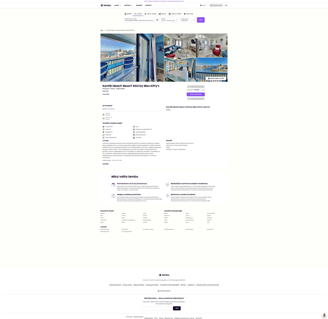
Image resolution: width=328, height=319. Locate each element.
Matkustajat (184, 19)
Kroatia (145, 222)
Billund (166, 213)
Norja (123, 222)
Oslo (208, 222)
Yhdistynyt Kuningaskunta (128, 220)
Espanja (102, 213)
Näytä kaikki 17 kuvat (217, 78)
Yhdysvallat (103, 220)
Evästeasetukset (165, 291)
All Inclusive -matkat (148, 229)
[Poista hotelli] (157, 20)
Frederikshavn (189, 218)
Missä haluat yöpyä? (131, 19)
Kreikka (145, 215)
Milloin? (164, 19)
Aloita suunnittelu (196, 94)
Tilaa (177, 308)
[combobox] (140, 20)
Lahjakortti (191, 285)
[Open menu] (226, 5)
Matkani (139, 5)
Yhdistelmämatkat (169, 229)
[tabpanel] (164, 20)
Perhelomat (210, 229)
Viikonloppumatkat (127, 231)
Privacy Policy (127, 285)
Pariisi (187, 213)
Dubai (165, 220)
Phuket (166, 218)
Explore (148, 5)
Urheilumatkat (189, 229)
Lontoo (187, 215)
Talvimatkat (125, 229)
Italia (101, 215)
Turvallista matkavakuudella (169, 285)
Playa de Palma (211, 213)
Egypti (102, 222)
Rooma (209, 215)
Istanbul (209, 220)
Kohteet (127, 5)
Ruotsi (123, 218)
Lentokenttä (190, 89)
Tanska (123, 213)
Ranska (124, 215)
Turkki (144, 213)
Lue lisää (105, 140)
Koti (101, 30)
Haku (201, 19)
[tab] (128, 14)
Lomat (116, 5)
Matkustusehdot (138, 285)
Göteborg (209, 218)
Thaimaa (145, 218)
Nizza (187, 222)
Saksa (102, 218)
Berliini (166, 222)
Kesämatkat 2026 (104, 229)
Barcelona (167, 215)
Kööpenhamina (190, 220)
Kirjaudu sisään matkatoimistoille (207, 285)
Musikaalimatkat (104, 231)
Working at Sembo (152, 285)
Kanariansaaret (147, 220)
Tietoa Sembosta (115, 285)
